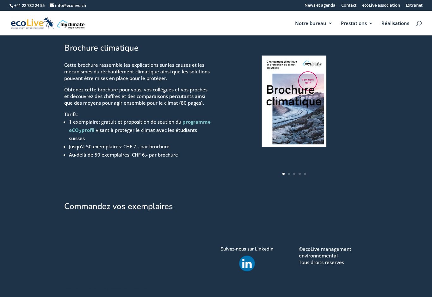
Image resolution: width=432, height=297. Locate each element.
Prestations (354, 23)
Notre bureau (310, 23)
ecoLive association (381, 5)
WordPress (138, 288)
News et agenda (320, 5)
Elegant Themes (93, 288)
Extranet (414, 5)
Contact (348, 5)
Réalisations (395, 23)
